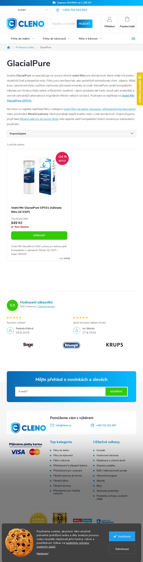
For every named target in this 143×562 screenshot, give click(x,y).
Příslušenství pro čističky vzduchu (66, 492)
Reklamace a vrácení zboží (111, 460)
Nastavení (42, 553)
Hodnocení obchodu (108, 455)
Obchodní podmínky (108, 491)
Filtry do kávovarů (63, 455)
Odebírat (116, 391)
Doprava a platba (106, 465)
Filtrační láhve (60, 480)
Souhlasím (124, 536)
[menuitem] (23, 38)
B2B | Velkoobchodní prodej (112, 470)
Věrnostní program (107, 475)
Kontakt (22, 10)
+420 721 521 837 (106, 425)
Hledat (84, 24)
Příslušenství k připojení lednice (70, 465)
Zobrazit (39, 235)
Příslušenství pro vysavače (67, 470)
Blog (99, 485)
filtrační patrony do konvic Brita (39, 119)
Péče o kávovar (61, 460)
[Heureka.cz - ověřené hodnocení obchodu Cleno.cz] (38, 521)
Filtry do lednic (61, 450)
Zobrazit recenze (46, 306)
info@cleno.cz (63, 425)
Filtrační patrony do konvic (67, 475)
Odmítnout (122, 549)
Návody (101, 480)
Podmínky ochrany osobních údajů (112, 497)
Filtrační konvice (62, 485)
